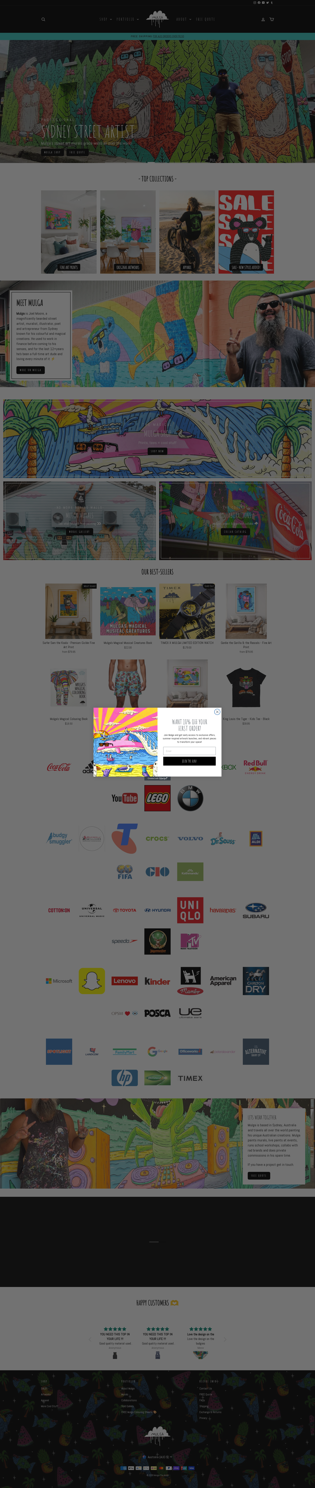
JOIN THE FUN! (189, 761)
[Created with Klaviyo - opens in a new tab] (157, 778)
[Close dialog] (217, 712)
